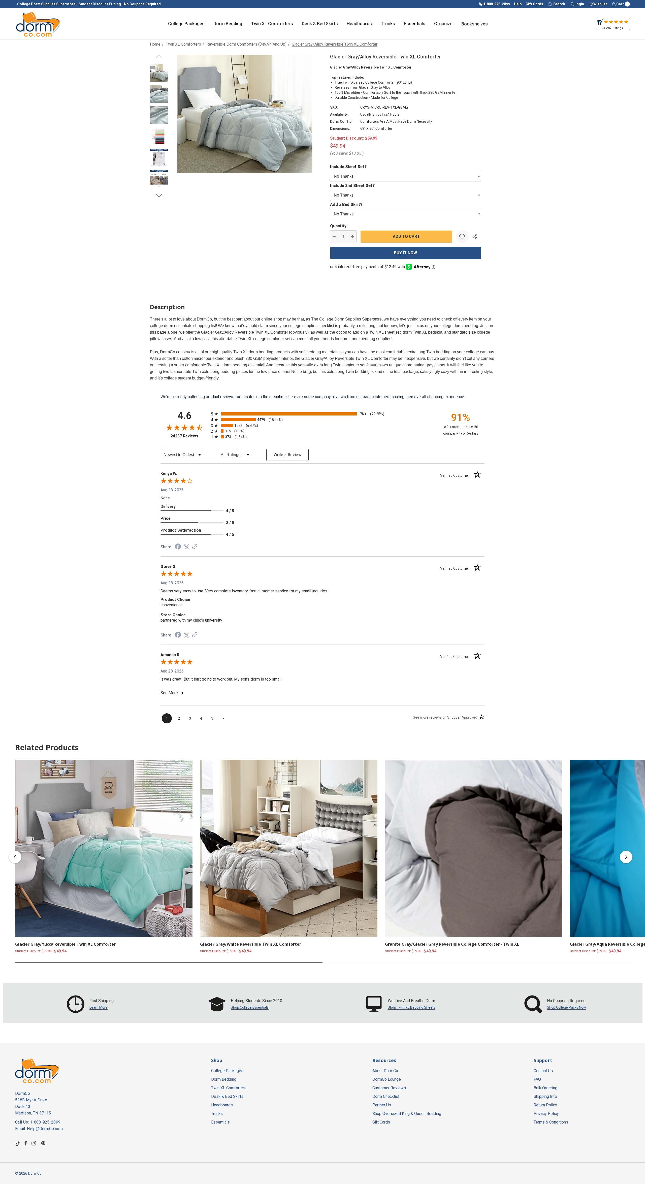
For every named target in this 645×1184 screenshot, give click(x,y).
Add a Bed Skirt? (346, 204)
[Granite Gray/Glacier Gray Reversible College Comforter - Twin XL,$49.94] (473, 848)
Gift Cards (534, 4)
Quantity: (339, 225)
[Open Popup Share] (475, 236)
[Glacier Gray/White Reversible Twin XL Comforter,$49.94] (288, 848)
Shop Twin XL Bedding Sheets (411, 1007)
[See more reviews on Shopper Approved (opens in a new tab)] (195, 547)
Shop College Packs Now (566, 1007)
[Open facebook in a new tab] (25, 1143)
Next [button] (626, 857)
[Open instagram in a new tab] (34, 1143)
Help (518, 4)
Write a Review (287, 454)
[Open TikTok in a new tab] (17, 1143)
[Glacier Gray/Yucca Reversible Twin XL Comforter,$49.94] (103, 848)
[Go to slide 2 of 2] (159, 196)
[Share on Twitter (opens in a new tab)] (186, 547)
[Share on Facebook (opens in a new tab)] (178, 547)
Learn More (98, 1007)
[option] (90, 1004)
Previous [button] (15, 857)
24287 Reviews (189, 436)
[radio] (322, 413)
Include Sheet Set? (348, 166)
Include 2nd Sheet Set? (352, 185)
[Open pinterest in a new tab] (44, 1143)
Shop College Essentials (250, 1007)
